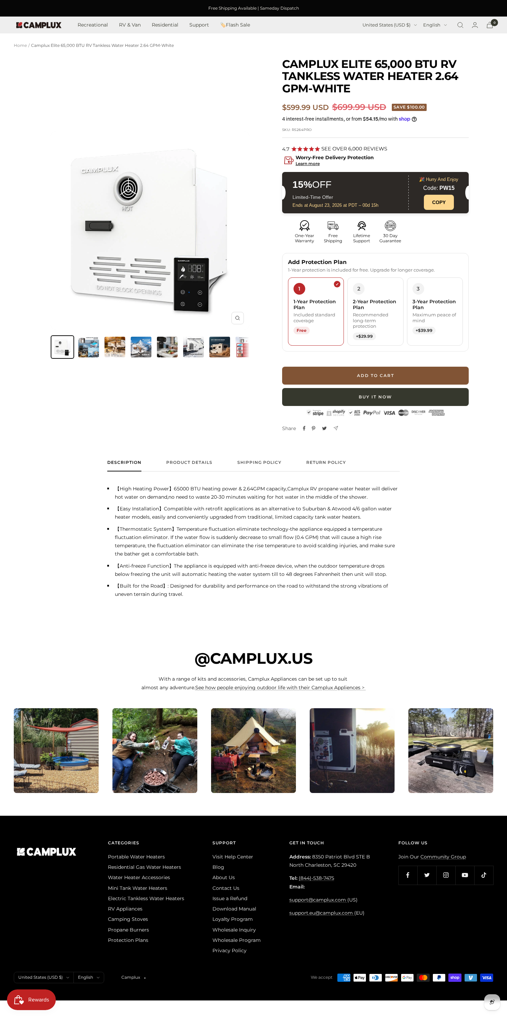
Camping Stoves (128, 919)
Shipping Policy (259, 462)
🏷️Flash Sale (235, 25)
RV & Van (130, 25)
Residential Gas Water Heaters (144, 867)
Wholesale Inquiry (234, 930)
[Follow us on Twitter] (426, 875)
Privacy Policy (229, 950)
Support (199, 25)
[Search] (460, 25)
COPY (439, 202)
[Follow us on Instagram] (445, 875)
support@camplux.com (318, 900)
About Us (223, 877)
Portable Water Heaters (136, 857)
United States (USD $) (386, 25)
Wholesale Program (236, 940)
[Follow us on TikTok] (483, 875)
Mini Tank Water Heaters (137, 888)
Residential (165, 25)
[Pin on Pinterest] (313, 428)
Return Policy (326, 462)
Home (20, 45)
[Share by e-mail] (336, 428)
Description (124, 462)
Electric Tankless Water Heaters (146, 898)
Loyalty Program (232, 919)
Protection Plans (128, 940)
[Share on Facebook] (304, 428)
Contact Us (225, 888)
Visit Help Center (232, 857)
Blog (218, 867)
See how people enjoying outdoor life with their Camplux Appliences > (280, 687)
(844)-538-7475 (316, 878)
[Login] (475, 25)
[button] (375, 161)
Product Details (189, 462)
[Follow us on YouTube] (464, 875)
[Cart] (489, 25)
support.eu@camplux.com (321, 913)
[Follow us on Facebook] (407, 875)
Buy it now (375, 396)
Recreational (93, 25)
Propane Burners (128, 930)
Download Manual (234, 909)
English (431, 25)
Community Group (443, 857)
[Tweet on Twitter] (324, 428)
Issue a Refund (229, 898)
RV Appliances (125, 909)
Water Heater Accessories (139, 877)
